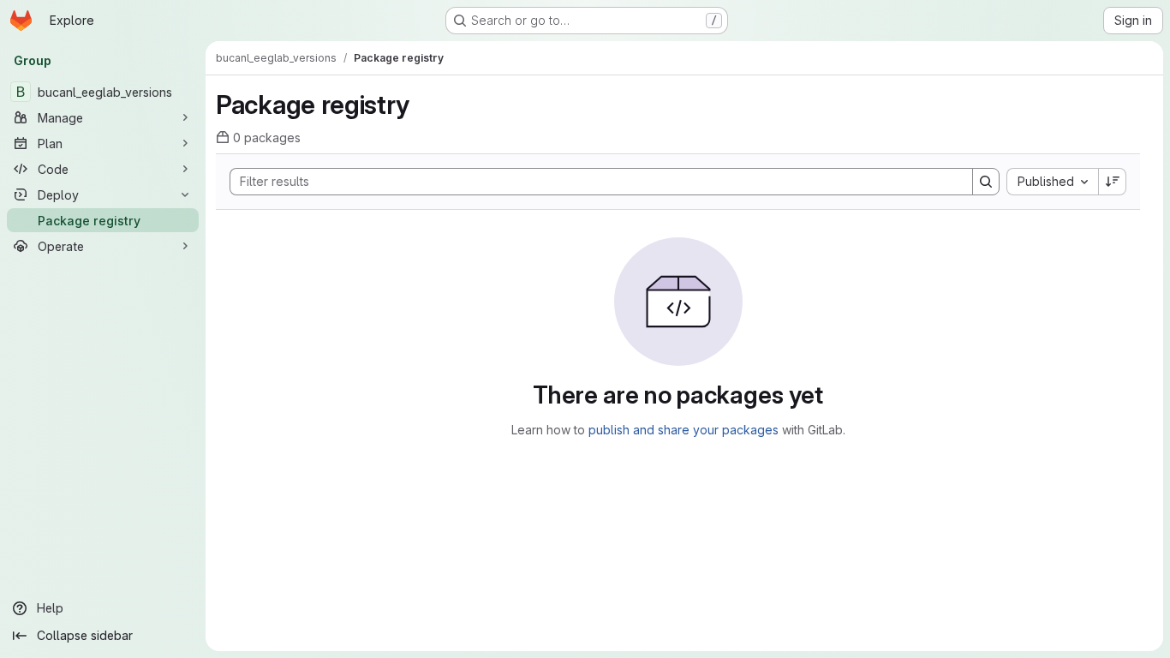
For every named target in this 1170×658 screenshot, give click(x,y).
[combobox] (1052, 181)
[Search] (986, 181)
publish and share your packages (683, 429)
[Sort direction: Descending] (1112, 181)
